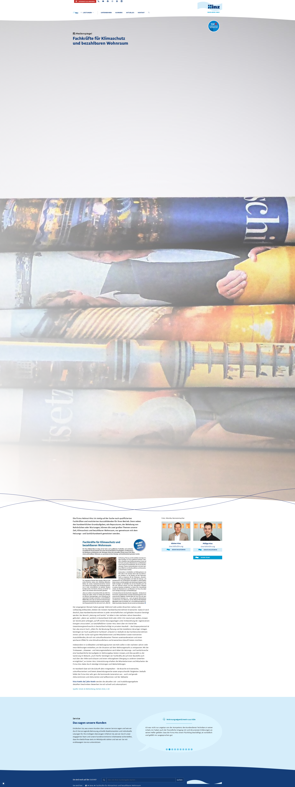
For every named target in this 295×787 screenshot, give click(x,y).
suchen (179, 780)
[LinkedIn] (121, 1)
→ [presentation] (224, 729)
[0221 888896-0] (98, 1)
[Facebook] (107, 1)
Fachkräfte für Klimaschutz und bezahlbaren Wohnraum (118, 785)
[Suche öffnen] (149, 12)
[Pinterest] (117, 1)
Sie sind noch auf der (85, 780)
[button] (167, 749)
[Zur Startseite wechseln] (86, 785)
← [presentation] (134, 729)
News (91, 785)
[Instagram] (112, 1)
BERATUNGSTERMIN (179, 549)
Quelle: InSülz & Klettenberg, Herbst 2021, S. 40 (91, 689)
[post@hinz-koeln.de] (103, 1)
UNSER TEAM (205, 557)
